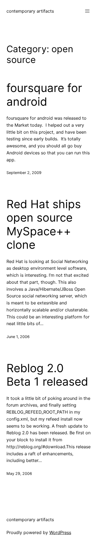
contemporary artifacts (30, 11)
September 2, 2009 (23, 172)
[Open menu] (87, 11)
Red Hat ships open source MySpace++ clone (43, 224)
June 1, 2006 (18, 336)
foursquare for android (44, 94)
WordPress (60, 532)
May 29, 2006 (19, 473)
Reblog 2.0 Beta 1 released (47, 374)
